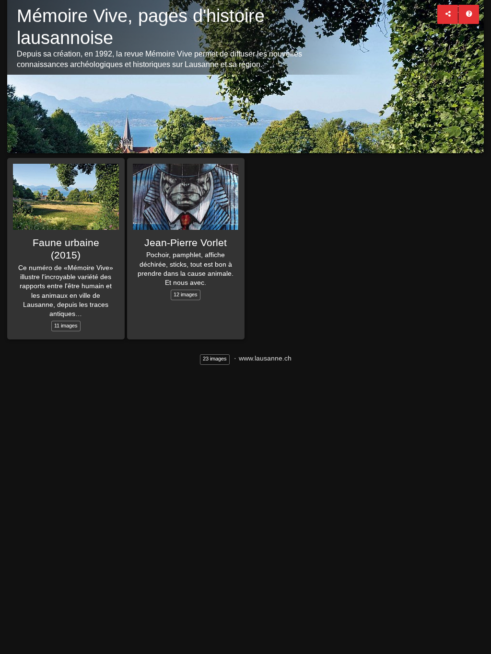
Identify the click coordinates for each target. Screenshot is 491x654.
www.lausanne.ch (265, 358)
